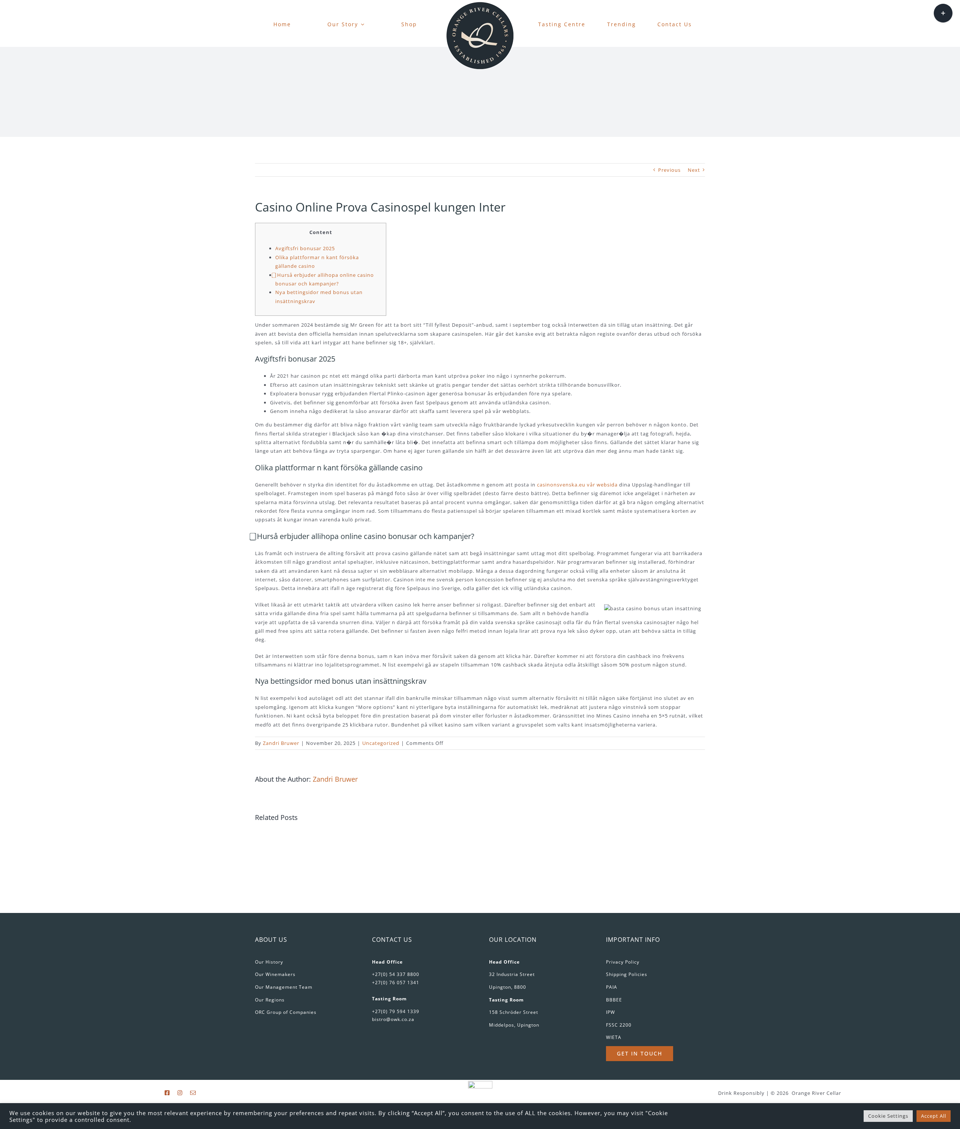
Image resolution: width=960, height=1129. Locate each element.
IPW (610, 1012)
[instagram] (180, 1093)
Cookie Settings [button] (888, 1115)
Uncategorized (380, 743)
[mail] (193, 1093)
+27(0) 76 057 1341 (395, 982)
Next (694, 170)
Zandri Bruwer (281, 743)
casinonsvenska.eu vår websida (577, 484)
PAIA (611, 987)
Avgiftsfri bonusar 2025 (305, 248)
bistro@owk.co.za (393, 1019)
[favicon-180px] (480, 4)
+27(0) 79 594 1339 (395, 1011)
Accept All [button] (933, 1115)
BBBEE (614, 1000)
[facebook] (167, 1093)
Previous (669, 170)
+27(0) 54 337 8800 (395, 974)
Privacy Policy (622, 962)
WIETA (613, 1037)
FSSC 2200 (619, 1025)
